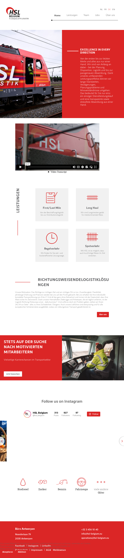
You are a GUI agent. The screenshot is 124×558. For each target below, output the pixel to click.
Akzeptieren (7, 552)
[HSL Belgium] (17, 13)
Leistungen (72, 15)
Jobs (97, 15)
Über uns (110, 15)
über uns (103, 314)
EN (113, 9)
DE (109, 9)
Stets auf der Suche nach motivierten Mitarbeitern (25, 346)
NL (101, 9)
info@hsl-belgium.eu (91, 533)
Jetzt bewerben (13, 374)
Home (57, 15)
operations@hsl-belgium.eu (95, 537)
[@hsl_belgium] (27, 414)
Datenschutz (62, 556)
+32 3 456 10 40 (89, 529)
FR (105, 9)
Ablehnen (22, 552)
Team (86, 15)
